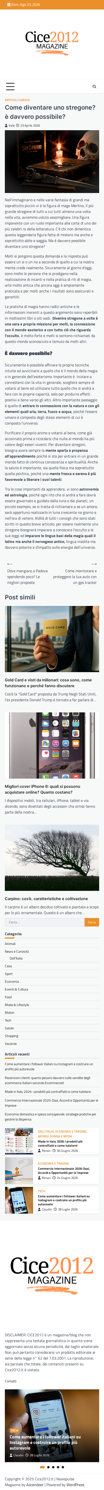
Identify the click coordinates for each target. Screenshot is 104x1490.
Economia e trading (71, 1131)
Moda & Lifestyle (17, 1004)
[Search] (94, 86)
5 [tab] (63, 1467)
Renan (46, 1150)
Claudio (47, 1209)
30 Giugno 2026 (67, 1150)
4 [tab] (58, 1467)
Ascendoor (35, 1485)
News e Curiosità (17, 951)
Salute (9, 1028)
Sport (9, 973)
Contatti (10, 1381)
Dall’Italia (16, 958)
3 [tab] (53, 1467)
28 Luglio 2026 (68, 1209)
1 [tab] (42, 1467)
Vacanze (11, 1043)
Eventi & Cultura (16, 989)
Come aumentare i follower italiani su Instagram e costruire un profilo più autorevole (64, 1200)
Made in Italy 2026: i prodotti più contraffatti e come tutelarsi (48, 1091)
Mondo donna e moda (55, 1136)
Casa (8, 965)
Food (8, 996)
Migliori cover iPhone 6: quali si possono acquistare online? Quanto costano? (42, 789)
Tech (8, 1020)
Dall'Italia (46, 1131)
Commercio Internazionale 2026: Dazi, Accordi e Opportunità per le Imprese (64, 1170)
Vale (12, 125)
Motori (9, 1012)
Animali (10, 943)
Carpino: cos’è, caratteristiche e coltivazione (46, 898)
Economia (12, 981)
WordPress (75, 1485)
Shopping (11, 1035)
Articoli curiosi (17, 100)
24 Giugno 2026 (67, 1178)
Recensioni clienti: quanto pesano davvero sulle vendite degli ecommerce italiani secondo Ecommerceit (47, 1080)
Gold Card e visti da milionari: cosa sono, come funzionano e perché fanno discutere (48, 682)
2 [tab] (48, 1467)
